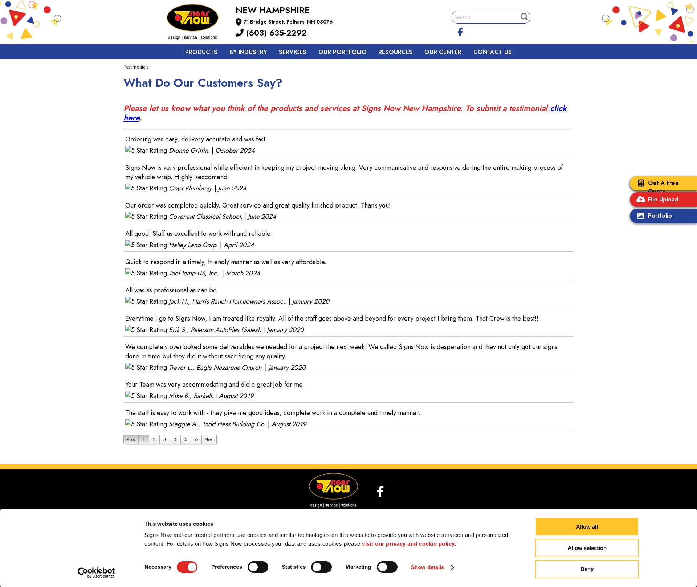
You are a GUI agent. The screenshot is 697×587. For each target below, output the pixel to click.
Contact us (492, 52)
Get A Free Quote (663, 187)
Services (292, 52)
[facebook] (461, 31)
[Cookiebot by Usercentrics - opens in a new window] (96, 572)
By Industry (248, 52)
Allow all (587, 527)
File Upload (663, 199)
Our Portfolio (342, 52)
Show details (427, 567)
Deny (587, 569)
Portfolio (660, 216)
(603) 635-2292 (275, 32)
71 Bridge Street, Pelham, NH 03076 (288, 21)
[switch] (258, 567)
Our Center (442, 52)
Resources (395, 52)
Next (209, 439)
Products (201, 52)
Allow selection (587, 548)
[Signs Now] (197, 23)
